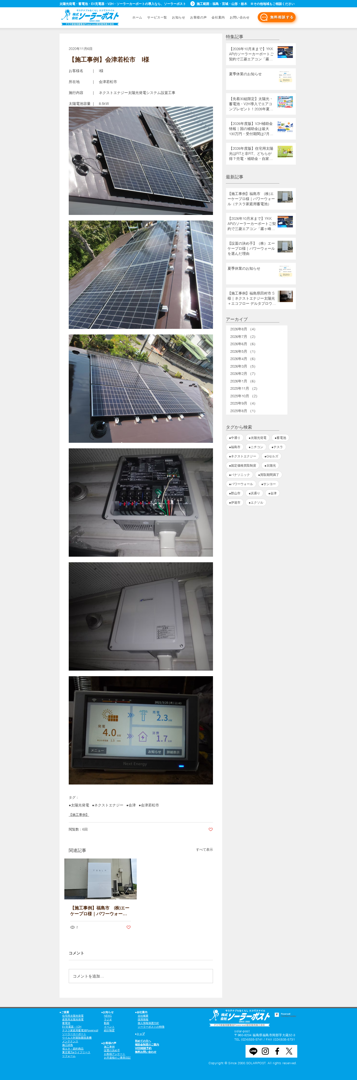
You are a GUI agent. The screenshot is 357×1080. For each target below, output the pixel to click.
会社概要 (143, 1015)
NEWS (108, 1015)
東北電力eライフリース (76, 1052)
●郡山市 (234, 493)
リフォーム (69, 1056)
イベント (109, 1026)
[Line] (253, 1051)
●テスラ (277, 447)
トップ (141, 1033)
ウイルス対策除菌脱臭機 (77, 1037)
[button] (239, 17)
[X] (289, 1051)
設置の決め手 (112, 1050)
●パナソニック (239, 475)
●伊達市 (234, 502)
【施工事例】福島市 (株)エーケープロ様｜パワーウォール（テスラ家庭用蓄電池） (99, 911)
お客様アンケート (114, 1054)
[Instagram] (265, 1051)
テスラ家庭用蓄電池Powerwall (80, 1030)
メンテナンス (70, 1041)
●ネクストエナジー (107, 805)
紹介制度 (109, 1030)
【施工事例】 (79, 814)
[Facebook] (277, 1051)
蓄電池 (66, 1023)
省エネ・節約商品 (73, 1048)
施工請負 (67, 1045)
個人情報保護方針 (148, 1023)
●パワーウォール (241, 484)
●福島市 (234, 447)
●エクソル (256, 502)
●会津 (131, 805)
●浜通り (254, 493)
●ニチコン (256, 447)
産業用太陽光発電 (73, 1019)
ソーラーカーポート (74, 1034)
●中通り (234, 438)
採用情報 (143, 1019)
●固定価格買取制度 (242, 465)
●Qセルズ (271, 456)
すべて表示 (204, 849)
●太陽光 (270, 465)
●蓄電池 (280, 438)
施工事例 (109, 1046)
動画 (106, 1023)
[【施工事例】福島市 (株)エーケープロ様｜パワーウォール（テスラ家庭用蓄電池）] (100, 878)
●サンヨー (268, 484)
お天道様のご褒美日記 (117, 1057)
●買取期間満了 (268, 475)
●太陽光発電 (79, 805)
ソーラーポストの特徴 (151, 1026)
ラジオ (108, 1019)
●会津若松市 (149, 805)
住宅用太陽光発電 (73, 1015)
